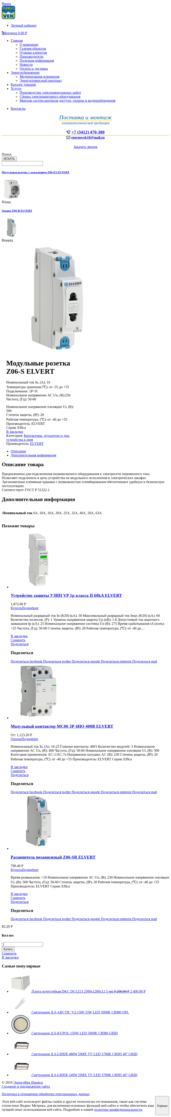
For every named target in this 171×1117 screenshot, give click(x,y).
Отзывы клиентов (33, 52)
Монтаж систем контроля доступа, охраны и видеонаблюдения (67, 100)
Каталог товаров (23, 84)
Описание (18, 451)
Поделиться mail (144, 661)
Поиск (7, 154)
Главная (17, 40)
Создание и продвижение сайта (26, 1086)
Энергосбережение (25, 72)
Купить (16, 608)
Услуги (16, 88)
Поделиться (19, 644)
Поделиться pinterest (116, 661)
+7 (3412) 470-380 (88, 132)
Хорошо (162, 1105)
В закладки (14, 432)
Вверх (6, 4)
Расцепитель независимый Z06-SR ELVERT (53, 857)
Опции (16, 739)
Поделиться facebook (27, 661)
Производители (31, 56)
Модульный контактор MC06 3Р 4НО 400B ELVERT (62, 726)
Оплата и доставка (34, 68)
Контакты (18, 108)
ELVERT (37, 444)
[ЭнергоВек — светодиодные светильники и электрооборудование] (8, 18)
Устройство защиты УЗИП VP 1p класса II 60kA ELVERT (66, 595)
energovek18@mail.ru (88, 137)
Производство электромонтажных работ (50, 92)
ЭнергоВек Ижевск (28, 1082)
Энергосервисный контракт (41, 80)
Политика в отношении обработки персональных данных (46, 1094)
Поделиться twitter (57, 661)
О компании (29, 44)
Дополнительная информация (33, 455)
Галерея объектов (33, 48)
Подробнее (30, 608)
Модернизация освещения (39, 76)
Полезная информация (37, 60)
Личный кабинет (24, 25)
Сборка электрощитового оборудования (50, 96)
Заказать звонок (85, 147)
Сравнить (18, 640)
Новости (26, 64)
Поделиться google (86, 661)
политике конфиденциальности (118, 1109)
